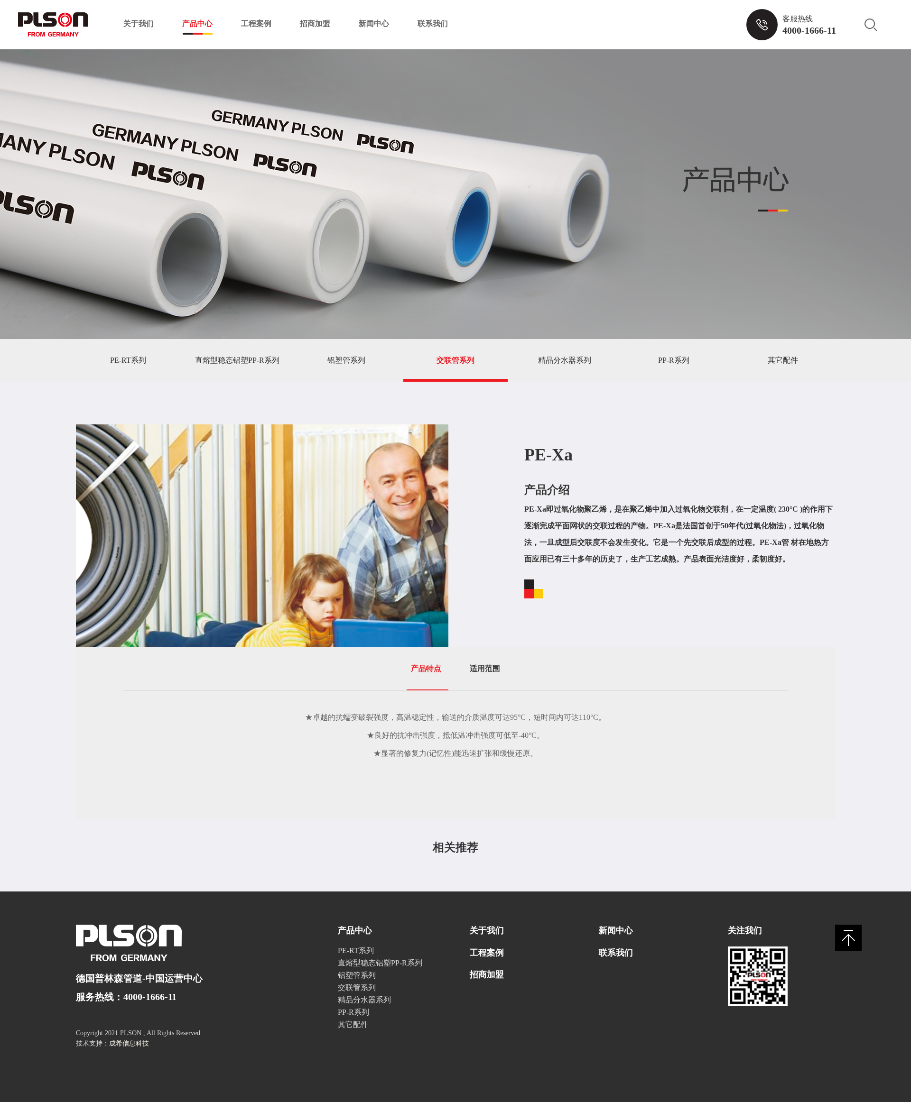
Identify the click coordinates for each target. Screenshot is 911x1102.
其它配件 (783, 360)
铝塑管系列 (346, 360)
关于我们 (138, 23)
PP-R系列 (673, 360)
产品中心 (197, 23)
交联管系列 (455, 360)
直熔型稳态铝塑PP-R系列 (237, 360)
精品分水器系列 (564, 360)
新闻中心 (374, 23)
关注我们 (745, 930)
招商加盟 (315, 23)
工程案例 (256, 23)
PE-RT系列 (128, 360)
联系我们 (433, 23)
